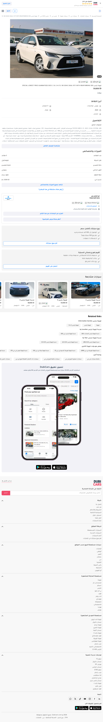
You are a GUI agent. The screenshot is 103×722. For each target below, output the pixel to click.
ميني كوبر (98, 686)
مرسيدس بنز (97, 583)
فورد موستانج (96, 636)
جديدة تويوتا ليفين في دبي (20, 350)
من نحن (98, 507)
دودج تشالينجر (96, 678)
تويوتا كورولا (97, 638)
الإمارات (98, 549)
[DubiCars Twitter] (75, 699)
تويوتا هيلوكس (96, 641)
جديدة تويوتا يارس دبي (69, 334)
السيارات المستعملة (94, 530)
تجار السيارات (96, 521)
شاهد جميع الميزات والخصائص (51, 185)
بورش (99, 610)
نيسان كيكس (96, 667)
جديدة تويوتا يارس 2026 (92, 342)
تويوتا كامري (97, 628)
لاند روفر (98, 596)
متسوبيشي (97, 604)
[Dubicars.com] (97, 483)
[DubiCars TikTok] (80, 699)
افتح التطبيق (6, 3)
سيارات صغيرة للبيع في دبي (73, 359)
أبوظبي (99, 551)
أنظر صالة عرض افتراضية (52, 219)
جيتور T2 (98, 659)
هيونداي (98, 599)
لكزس (99, 588)
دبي (100, 560)
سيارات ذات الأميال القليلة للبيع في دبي (27, 359)
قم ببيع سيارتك (51, 243)
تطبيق (8, 11)
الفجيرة (99, 562)
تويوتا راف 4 (97, 633)
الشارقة (98, 568)
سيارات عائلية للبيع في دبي (52, 359)
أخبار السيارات (96, 536)
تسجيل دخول (97, 515)
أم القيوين (98, 570)
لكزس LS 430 (96, 649)
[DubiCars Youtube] (85, 699)
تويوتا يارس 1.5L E (73, 325)
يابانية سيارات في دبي (93, 359)
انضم (6, 493)
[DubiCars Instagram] (90, 699)
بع (15, 11)
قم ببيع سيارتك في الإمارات (92, 538)
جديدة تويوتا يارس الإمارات (91, 334)
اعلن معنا (98, 518)
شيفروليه (98, 602)
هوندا (99, 607)
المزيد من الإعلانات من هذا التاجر (51, 214)
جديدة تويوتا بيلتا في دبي (42, 350)
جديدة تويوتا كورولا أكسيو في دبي (65, 350)
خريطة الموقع (96, 526)
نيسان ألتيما (97, 630)
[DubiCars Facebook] (95, 699)
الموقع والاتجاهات (91, 206)
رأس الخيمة (97, 565)
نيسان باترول (97, 622)
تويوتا (97, 325)
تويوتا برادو (97, 625)
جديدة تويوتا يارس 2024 (71, 342)
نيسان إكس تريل (95, 681)
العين (99, 554)
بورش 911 (98, 664)
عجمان (99, 557)
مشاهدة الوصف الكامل (51, 146)
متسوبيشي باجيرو (95, 647)
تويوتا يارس (87, 325)
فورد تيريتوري (97, 689)
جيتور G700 (97, 670)
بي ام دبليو (98, 591)
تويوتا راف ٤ (97, 683)
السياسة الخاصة (95, 513)
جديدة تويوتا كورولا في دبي (92, 350)
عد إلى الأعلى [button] (7, 481)
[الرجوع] (99, 11)
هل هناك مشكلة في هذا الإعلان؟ (50, 189)
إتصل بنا (98, 504)
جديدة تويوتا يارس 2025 (50, 342)
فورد (99, 594)
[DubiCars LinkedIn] (99, 699)
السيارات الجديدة (95, 533)
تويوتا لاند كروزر (96, 619)
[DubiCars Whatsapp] (70, 699)
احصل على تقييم (51, 266)
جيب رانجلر (98, 644)
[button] (100, 3)
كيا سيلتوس (97, 675)
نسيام (99, 585)
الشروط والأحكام (95, 510)
